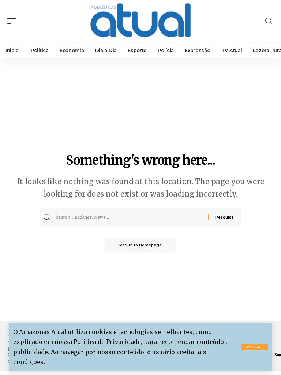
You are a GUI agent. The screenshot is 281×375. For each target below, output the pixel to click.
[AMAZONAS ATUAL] (140, 21)
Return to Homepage (140, 245)
